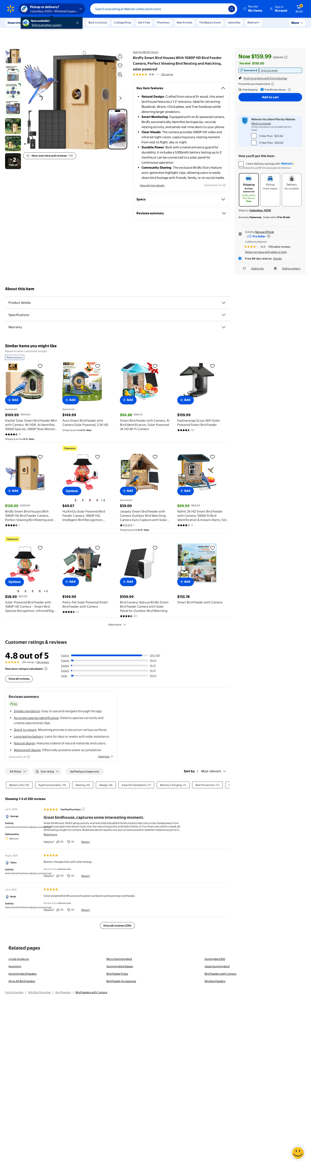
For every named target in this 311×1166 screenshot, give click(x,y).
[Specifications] (223, 315)
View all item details (152, 185)
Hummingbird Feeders (22, 973)
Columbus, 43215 (260, 210)
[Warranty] (223, 327)
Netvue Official (264, 232)
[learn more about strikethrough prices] (286, 57)
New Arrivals (184, 22)
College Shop (122, 22)
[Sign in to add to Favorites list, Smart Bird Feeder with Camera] (212, 547)
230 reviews (42, 662)
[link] (270, 70)
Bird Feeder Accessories (121, 981)
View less (103, 756)
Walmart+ (253, 22)
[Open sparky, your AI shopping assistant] (298, 1153)
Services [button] (42, 22)
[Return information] (288, 89)
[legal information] (272, 84)
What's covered (261, 123)
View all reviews (18, 678)
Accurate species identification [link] (36, 718)
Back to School (97, 22)
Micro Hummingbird (119, 959)
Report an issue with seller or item (266, 252)
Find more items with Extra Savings (265, 78)
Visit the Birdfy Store (145, 52)
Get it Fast (144, 22)
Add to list (257, 268)
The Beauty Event (210, 22)
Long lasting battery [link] (28, 736)
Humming (14, 966)
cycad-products (18, 959)
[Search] (231, 8)
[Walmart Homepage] (10, 8)
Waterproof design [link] (27, 750)
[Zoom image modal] (120, 74)
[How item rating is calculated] (46, 668)
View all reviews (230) (117, 925)
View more (114, 624)
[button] (253, 8)
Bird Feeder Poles (117, 973)
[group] (153, 74)
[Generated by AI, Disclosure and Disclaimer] (224, 185)
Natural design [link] (24, 743)
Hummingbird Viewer (119, 966)
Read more (50, 834)
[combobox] (163, 8)
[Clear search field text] (222, 8)
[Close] (78, 23)
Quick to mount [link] (25, 730)
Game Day (234, 22)
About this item (19, 288)
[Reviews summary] (157, 74)
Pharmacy (163, 22)
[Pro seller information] (269, 236)
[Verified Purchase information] (83, 809)
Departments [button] (16, 22)
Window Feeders (215, 981)
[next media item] (120, 98)
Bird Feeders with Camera (220, 973)
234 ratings (167, 74)
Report (85, 841)
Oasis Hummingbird (217, 966)
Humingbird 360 (215, 959)
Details (277, 258)
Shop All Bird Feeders (21, 981)
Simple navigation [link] (27, 711)
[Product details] (223, 302)
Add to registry (291, 268)
